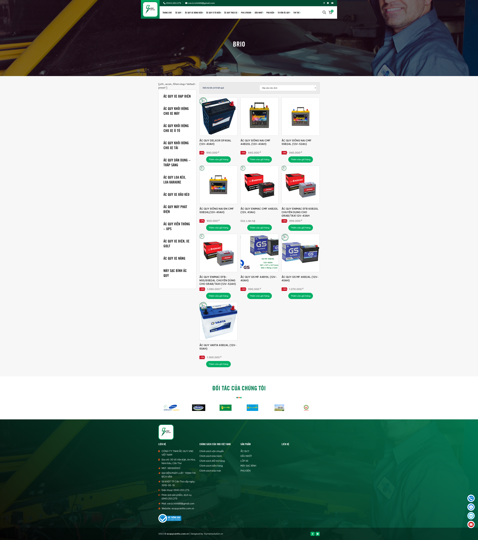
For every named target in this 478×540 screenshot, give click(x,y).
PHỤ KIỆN (270, 12)
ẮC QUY (178, 12)
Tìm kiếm (324, 12)
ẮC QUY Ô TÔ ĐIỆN (213, 12)
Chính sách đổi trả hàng (212, 460)
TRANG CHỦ (167, 12)
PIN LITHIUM (246, 12)
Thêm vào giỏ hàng (218, 159)
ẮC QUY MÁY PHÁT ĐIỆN (175, 209)
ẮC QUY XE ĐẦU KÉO (176, 194)
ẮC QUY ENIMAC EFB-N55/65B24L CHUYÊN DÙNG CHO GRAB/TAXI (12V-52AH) (217, 280)
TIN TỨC (296, 12)
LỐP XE (244, 460)
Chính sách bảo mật (210, 470)
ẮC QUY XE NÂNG (174, 258)
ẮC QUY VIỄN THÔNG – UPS (176, 226)
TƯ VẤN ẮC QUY (284, 12)
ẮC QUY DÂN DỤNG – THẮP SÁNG (176, 162)
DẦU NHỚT (259, 12)
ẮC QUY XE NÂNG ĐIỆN (194, 12)
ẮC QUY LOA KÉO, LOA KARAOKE (174, 179)
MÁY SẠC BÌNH (248, 465)
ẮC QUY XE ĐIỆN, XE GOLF (176, 243)
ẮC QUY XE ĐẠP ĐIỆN (177, 95)
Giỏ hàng (331, 11)
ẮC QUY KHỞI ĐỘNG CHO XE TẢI (176, 145)
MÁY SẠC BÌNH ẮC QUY (175, 273)
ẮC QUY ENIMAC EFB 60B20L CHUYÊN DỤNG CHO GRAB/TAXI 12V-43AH (300, 212)
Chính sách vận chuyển (211, 451)
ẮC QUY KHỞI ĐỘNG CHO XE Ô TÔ (176, 128)
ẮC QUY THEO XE (230, 12)
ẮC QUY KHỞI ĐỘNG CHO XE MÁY (176, 111)
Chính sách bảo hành (210, 456)
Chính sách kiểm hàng (211, 465)
